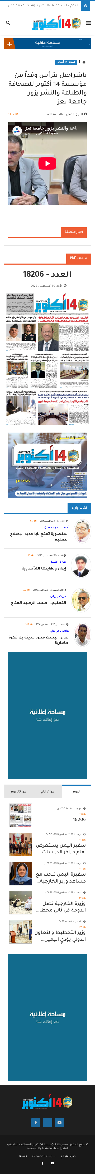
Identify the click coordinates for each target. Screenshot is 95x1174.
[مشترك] (52, 1163)
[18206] (21, 815)
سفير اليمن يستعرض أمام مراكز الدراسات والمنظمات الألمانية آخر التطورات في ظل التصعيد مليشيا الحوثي (61, 849)
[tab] (76, 791)
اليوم (76, 792)
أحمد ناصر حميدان (56, 527)
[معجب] (43, 1163)
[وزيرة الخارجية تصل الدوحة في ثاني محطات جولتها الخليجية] (21, 902)
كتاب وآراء (79, 508)
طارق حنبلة (58, 562)
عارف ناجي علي (59, 631)
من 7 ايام (47, 792)
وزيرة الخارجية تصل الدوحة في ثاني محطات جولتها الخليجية (60, 907)
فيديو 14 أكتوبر (66, 62)
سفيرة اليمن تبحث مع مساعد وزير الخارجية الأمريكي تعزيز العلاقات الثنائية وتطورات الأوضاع (61, 878)
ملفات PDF (78, 258)
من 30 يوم (18, 792)
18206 (79, 820)
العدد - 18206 (47, 275)
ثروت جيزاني (58, 596)
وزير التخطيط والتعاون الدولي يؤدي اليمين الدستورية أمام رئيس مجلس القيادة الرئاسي (60, 936)
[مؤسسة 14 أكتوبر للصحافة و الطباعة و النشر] (57, 23)
